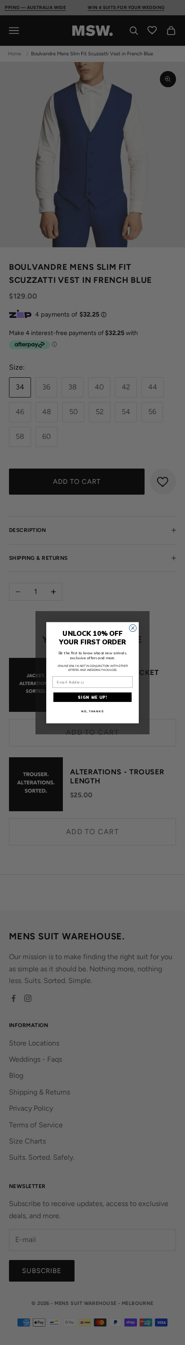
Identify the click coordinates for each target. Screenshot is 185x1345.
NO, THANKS (92, 711)
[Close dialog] (133, 627)
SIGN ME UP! (92, 697)
